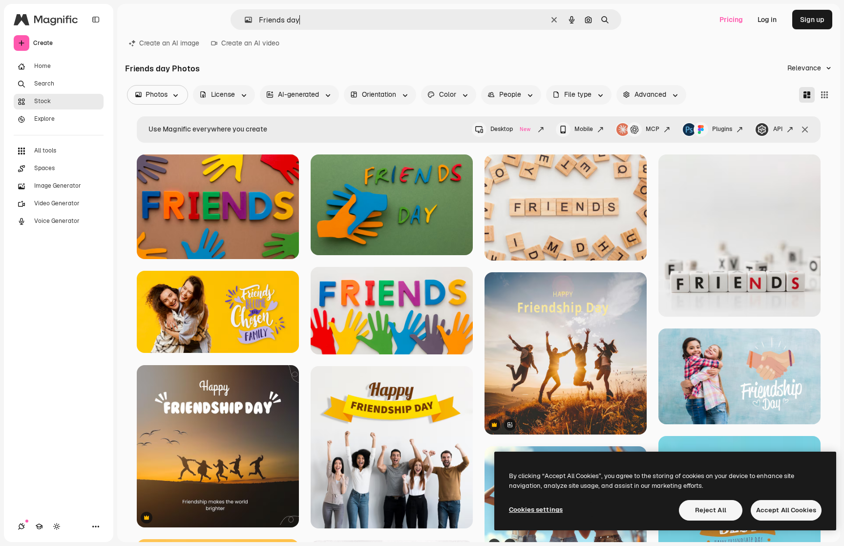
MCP (652, 129)
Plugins (722, 129)
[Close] (805, 129)
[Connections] (21, 526)
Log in (767, 19)
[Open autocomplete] (244, 19)
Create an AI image (169, 43)
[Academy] (39, 526)
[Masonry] (807, 95)
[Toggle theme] (56, 526)
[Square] (824, 95)
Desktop (510, 129)
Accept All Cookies (786, 510)
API (777, 129)
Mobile (583, 129)
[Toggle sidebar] (96, 19)
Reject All (710, 510)
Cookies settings (536, 509)
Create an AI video (250, 43)
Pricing (731, 19)
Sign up (812, 19)
